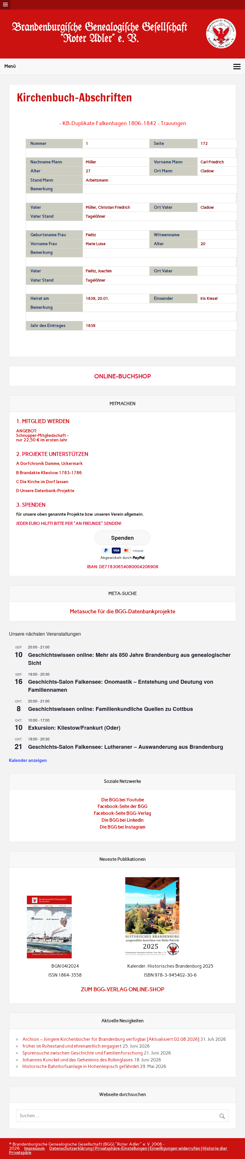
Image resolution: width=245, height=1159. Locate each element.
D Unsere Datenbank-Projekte (45, 490)
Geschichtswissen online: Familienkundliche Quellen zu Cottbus (110, 709)
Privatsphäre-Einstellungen (121, 1148)
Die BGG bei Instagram (123, 827)
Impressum (34, 1148)
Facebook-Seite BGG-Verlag (122, 813)
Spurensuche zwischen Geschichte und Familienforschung (82, 1053)
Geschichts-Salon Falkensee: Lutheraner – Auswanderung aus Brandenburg (125, 747)
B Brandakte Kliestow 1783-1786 (49, 472)
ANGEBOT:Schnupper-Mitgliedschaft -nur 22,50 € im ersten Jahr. (42, 435)
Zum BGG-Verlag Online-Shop (122, 989)
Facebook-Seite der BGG (122, 806)
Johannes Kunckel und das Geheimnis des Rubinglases (77, 1060)
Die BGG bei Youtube (122, 800)
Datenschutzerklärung (71, 1148)
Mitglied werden (45, 421)
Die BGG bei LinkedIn (123, 820)
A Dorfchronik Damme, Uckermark (49, 463)
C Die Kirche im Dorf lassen (42, 481)
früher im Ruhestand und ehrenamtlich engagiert (72, 1046)
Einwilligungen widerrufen (175, 1148)
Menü (10, 66)
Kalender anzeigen (28, 760)
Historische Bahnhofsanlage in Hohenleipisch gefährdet (80, 1066)
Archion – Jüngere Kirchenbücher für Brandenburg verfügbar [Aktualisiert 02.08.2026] (110, 1039)
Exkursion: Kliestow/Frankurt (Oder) (74, 727)
